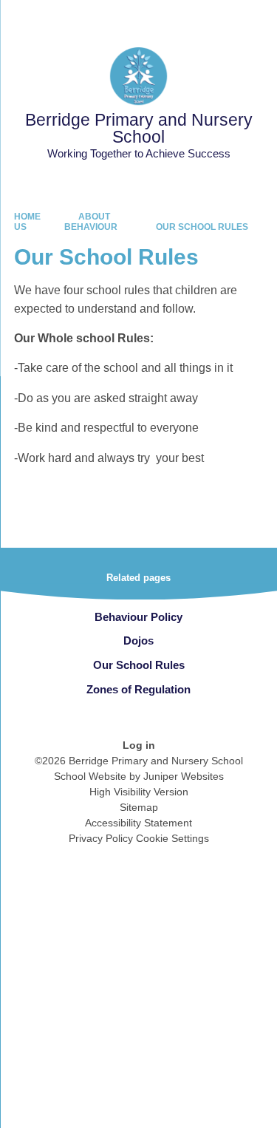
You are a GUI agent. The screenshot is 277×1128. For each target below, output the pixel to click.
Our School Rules (202, 226)
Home (27, 216)
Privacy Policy (101, 838)
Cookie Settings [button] (172, 838)
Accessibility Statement (138, 823)
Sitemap (139, 807)
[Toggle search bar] (220, 18)
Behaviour (90, 226)
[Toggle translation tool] (183, 18)
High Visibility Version (138, 792)
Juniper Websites (183, 776)
